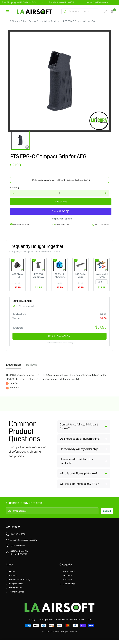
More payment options (60, 218)
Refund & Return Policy (19, 579)
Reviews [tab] (31, 365)
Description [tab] (13, 365)
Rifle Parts (67, 575)
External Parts (35, 21)
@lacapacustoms (17, 545)
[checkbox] (13, 260)
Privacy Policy (15, 587)
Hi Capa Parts (69, 571)
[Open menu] (8, 11)
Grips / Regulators (52, 21)
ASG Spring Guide (80, 275)
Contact (13, 575)
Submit (107, 510)
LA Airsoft (13, 21)
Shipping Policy (16, 583)
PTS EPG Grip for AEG (38, 275)
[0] (112, 11)
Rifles (23, 21)
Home (12, 571)
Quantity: (15, 187)
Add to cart (61, 201)
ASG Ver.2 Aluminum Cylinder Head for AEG (59, 275)
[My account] (106, 11)
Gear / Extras (69, 583)
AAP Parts (67, 579)
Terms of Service (16, 591)
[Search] (65, 11)
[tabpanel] (59, 379)
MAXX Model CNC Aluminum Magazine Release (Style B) (101, 275)
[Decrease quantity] (13, 193)
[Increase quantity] (106, 193)
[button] (83, 426)
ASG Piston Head (17, 275)
